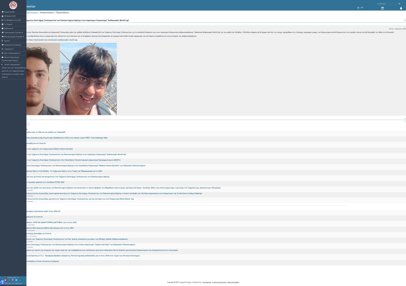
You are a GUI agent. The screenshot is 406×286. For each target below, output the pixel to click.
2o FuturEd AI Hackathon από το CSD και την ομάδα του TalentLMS (38, 132)
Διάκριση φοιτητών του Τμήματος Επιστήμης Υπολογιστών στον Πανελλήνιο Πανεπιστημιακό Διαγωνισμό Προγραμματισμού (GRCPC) (66, 160)
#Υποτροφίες (31, 225)
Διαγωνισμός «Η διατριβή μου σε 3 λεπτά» (29, 143)
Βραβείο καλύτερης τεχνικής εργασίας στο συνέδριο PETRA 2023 (38, 182)
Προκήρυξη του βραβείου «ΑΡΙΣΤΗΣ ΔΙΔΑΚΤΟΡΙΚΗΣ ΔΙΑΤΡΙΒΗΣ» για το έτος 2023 (44, 222)
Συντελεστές (206, 282)
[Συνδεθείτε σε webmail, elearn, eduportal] (401, 8)
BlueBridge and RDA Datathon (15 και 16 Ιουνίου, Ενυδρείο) (35, 261)
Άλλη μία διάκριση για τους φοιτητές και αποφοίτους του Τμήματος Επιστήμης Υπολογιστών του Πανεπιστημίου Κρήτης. (61, 177)
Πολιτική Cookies (233, 282)
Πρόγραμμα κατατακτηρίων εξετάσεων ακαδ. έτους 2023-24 (36, 211)
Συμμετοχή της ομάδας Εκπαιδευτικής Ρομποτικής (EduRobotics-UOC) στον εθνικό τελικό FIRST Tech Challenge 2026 (59, 138)
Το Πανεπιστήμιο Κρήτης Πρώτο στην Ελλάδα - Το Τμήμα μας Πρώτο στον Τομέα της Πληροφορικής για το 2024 (57, 171)
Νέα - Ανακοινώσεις (28, 12)
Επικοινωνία (12, 277)
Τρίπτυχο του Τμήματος (13, 283)
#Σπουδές (30, 190)
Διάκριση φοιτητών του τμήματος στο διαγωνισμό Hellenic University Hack (42, 149)
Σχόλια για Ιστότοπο (219, 282)
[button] (2, 282)
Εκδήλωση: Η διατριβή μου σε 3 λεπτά (27, 217)
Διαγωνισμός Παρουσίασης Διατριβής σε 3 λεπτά (31, 234)
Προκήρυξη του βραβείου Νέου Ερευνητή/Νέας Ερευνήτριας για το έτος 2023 (43, 228)
